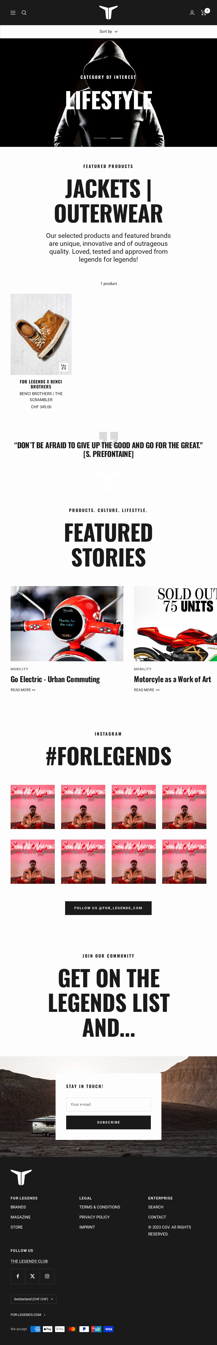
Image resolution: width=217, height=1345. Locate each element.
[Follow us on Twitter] (32, 1276)
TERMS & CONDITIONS (99, 1207)
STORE (17, 1227)
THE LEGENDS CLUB (29, 1261)
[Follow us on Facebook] (18, 1276)
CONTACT (157, 1217)
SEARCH (156, 1207)
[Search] (24, 12)
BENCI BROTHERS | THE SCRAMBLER (41, 396)
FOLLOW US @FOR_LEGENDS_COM (108, 908)
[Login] (192, 12)
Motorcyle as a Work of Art (172, 678)
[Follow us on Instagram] (47, 1276)
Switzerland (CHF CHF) (31, 1299)
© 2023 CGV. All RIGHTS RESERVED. (169, 1231)
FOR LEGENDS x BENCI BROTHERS (41, 384)
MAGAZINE (21, 1217)
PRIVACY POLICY (94, 1217)
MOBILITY (19, 669)
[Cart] (203, 12)
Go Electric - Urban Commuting (55, 678)
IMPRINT (87, 1227)
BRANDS (18, 1207)
